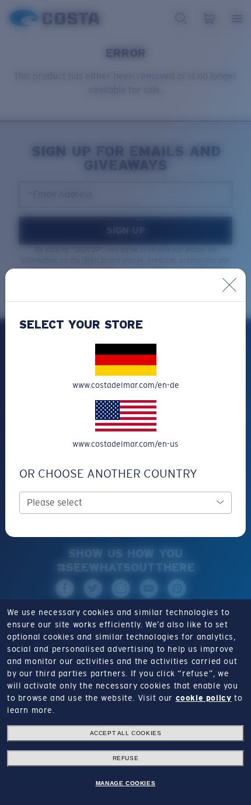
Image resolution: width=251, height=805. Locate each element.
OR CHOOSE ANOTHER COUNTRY (108, 473)
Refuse (126, 758)
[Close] (229, 285)
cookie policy (204, 697)
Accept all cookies (126, 733)
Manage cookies (125, 783)
